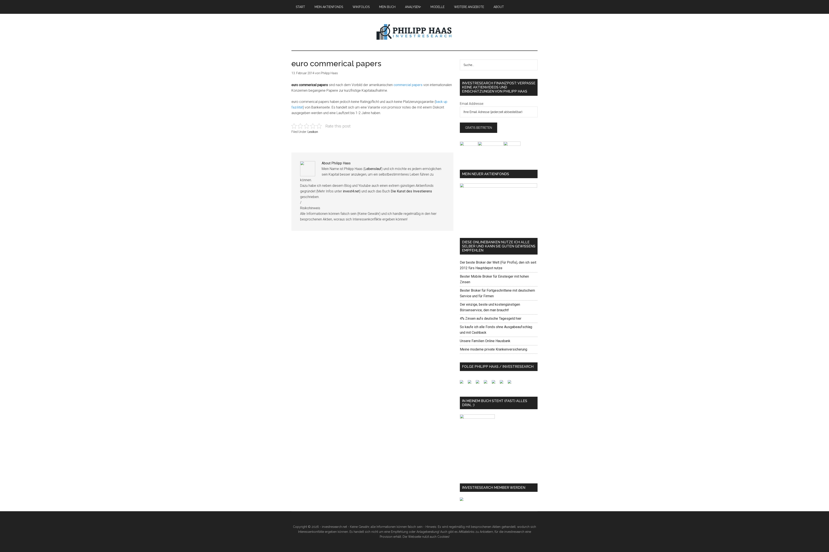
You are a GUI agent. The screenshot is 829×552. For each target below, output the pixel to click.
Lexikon (313, 132)
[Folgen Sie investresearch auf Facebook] (463, 383)
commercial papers (408, 85)
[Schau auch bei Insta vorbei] (503, 383)
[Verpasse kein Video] (495, 383)
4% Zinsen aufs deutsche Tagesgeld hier (490, 318)
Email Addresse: (472, 104)
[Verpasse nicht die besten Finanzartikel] (511, 383)
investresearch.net (414, 32)
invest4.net (351, 191)
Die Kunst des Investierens (411, 191)
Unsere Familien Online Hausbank (485, 341)
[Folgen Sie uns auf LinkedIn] (479, 383)
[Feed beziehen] (487, 383)
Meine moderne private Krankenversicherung (493, 349)
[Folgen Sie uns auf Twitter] (471, 383)
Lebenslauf (372, 169)
